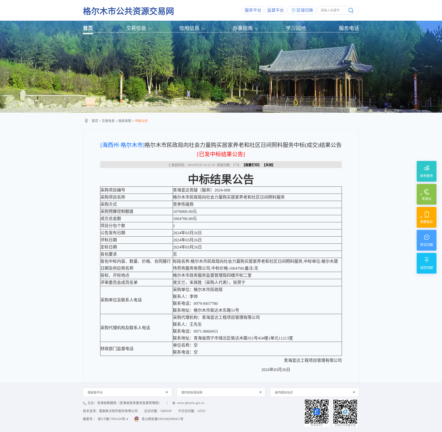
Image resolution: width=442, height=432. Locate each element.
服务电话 (349, 28)
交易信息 (136, 28)
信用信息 (189, 28)
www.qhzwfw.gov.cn (190, 403)
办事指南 (243, 28)
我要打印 (251, 165)
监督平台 (275, 10)
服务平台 (253, 10)
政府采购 (124, 121)
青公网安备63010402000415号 (162, 419)
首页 (88, 28)
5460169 (166, 411)
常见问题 (426, 244)
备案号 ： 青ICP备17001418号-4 (105, 419)
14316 (201, 411)
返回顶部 (426, 267)
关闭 (268, 165)
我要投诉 (426, 221)
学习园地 (296, 28)
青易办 (426, 198)
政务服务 (426, 175)
